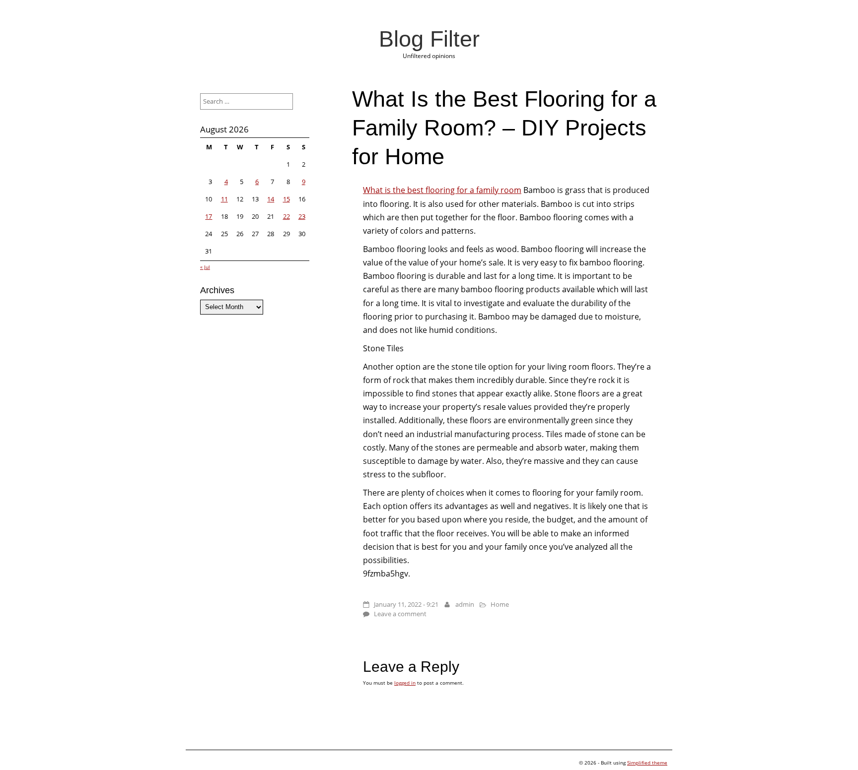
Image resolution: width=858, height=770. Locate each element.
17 (208, 216)
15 (286, 198)
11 (224, 198)
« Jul (205, 266)
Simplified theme (647, 762)
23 (301, 216)
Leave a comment (400, 613)
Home (500, 604)
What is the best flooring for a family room (442, 190)
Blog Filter (429, 38)
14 (270, 198)
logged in (405, 682)
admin (464, 604)
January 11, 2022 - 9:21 (406, 604)
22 (286, 216)
